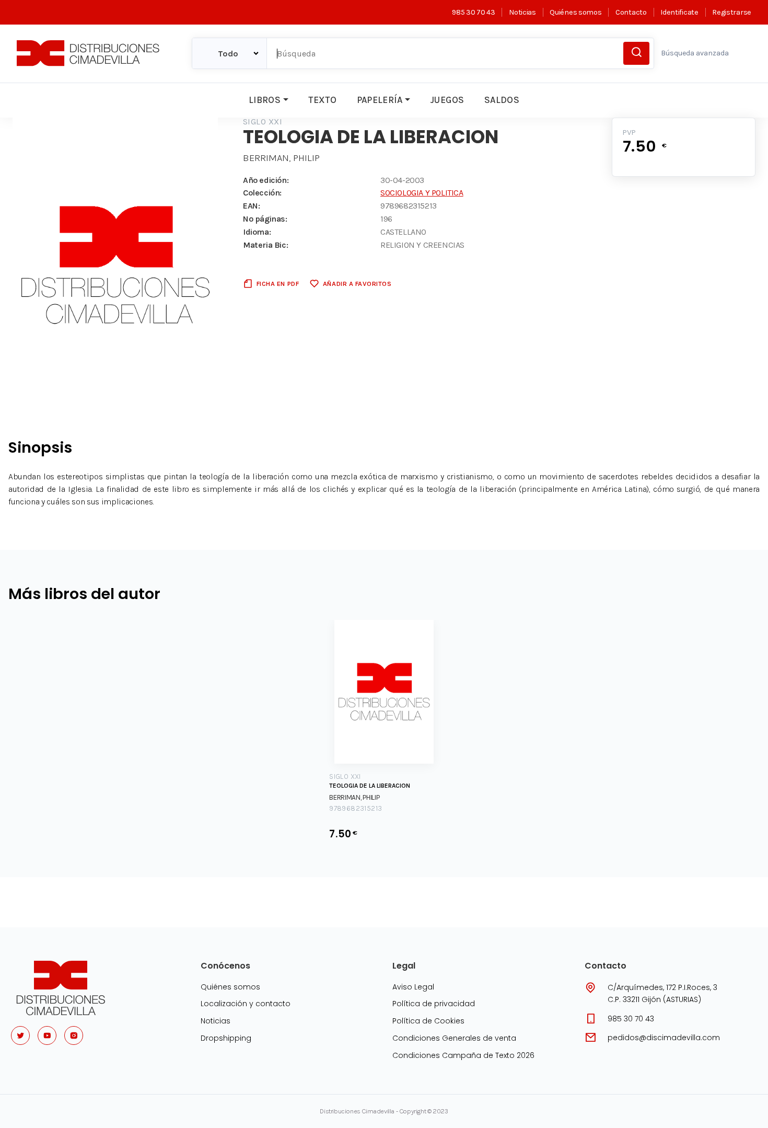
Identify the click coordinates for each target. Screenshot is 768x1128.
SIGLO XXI (262, 121)
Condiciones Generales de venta (454, 1038)
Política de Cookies (428, 1021)
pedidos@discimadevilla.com (664, 1037)
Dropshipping (226, 1038)
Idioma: (257, 232)
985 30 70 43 (473, 12)
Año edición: (265, 180)
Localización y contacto (245, 1003)
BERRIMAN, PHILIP (281, 158)
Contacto (630, 12)
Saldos (501, 100)
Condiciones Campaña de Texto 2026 (463, 1055)
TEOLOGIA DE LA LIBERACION (369, 785)
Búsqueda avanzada (695, 53)
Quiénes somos (575, 12)
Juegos (447, 100)
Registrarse (731, 12)
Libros (265, 100)
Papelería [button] (380, 100)
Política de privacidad (433, 1003)
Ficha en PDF (278, 283)
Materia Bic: (265, 245)
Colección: (262, 193)
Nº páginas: (265, 219)
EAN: (251, 206)
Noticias (522, 12)
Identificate (679, 12)
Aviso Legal (413, 987)
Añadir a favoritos (357, 283)
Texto (322, 100)
